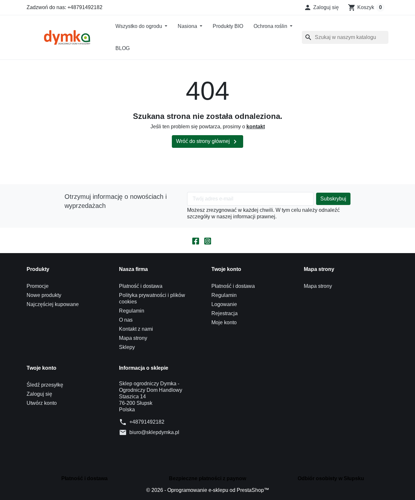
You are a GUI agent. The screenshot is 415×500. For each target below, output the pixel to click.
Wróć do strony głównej (207, 142)
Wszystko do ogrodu (139, 26)
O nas (126, 320)
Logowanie (224, 304)
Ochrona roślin (271, 26)
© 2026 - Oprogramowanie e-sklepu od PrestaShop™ (207, 490)
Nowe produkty (44, 295)
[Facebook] (195, 240)
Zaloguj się (39, 394)
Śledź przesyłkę (45, 385)
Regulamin (131, 311)
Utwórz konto (42, 403)
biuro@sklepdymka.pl (154, 432)
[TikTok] (219, 240)
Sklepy (127, 347)
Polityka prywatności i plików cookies (152, 298)
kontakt (255, 126)
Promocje (38, 286)
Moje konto (224, 322)
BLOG (122, 48)
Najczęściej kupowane (53, 304)
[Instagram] (207, 240)
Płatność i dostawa (140, 286)
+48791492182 (146, 422)
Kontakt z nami (136, 329)
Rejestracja (224, 313)
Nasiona (188, 26)
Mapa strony (133, 338)
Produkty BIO (228, 26)
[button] (321, 7)
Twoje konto (41, 368)
